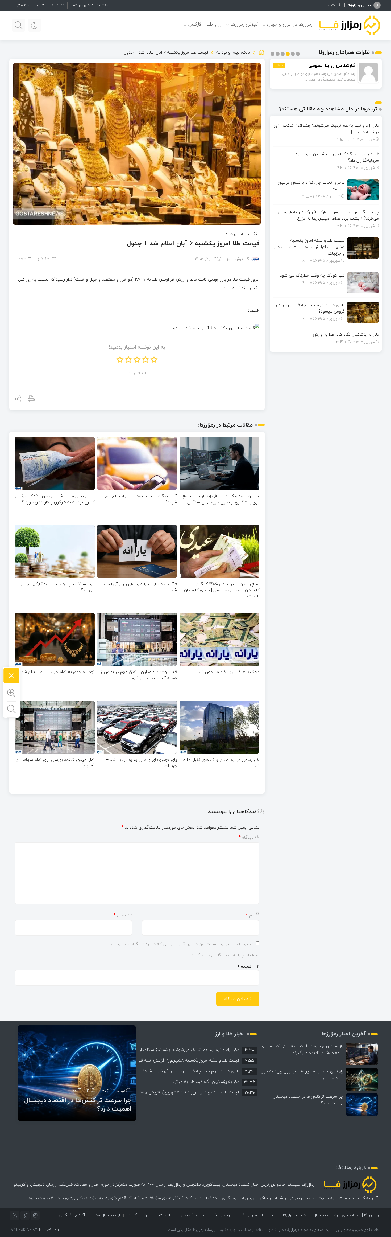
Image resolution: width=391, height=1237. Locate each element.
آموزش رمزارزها (245, 24)
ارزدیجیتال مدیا (106, 1215)
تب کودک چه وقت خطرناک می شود (312, 275)
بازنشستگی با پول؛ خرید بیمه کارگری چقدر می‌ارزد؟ (57, 587)
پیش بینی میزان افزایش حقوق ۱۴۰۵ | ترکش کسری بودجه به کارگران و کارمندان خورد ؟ (55, 499)
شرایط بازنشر (223, 1215)
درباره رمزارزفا (294, 1215)
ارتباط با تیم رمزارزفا (258, 1215)
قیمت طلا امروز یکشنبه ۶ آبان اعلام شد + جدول (193, 243)
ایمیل (120, 915)
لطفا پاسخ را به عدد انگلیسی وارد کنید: (225, 955)
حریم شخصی (192, 1215)
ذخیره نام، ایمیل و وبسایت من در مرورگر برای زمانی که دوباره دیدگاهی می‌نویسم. (181, 944)
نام (250, 915)
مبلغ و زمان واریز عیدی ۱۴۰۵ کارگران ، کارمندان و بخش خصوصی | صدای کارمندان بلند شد (221, 590)
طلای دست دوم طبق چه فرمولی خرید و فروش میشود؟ (309, 308)
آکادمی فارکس (72, 1215)
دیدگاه (246, 837)
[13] (54, 259)
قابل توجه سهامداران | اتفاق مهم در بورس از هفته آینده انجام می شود (138, 675)
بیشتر (279, 65)
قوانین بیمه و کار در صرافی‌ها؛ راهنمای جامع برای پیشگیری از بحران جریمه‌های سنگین (221, 499)
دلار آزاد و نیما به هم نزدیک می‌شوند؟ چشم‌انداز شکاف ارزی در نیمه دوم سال (326, 129)
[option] (198, 1049)
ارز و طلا (215, 24)
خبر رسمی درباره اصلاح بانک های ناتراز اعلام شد (221, 762)
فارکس (194, 24)
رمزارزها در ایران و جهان (289, 24)
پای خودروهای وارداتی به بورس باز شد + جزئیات (141, 762)
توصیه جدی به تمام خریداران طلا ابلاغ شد (58, 671)
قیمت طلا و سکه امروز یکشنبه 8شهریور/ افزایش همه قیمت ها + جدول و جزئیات (277, 5)
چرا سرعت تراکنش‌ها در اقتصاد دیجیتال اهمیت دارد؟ (308, 1100)
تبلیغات (166, 1215)
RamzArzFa (49, 1229)
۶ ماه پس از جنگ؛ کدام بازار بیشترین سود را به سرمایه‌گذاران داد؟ (337, 157)
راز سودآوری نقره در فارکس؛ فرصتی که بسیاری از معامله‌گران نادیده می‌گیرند (302, 1049)
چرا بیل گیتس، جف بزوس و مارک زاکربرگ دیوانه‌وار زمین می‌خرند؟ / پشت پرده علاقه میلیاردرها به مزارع (328, 215)
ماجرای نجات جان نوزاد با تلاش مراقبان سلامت (311, 185)
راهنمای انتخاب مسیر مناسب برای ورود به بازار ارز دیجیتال (302, 1074)
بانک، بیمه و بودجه (233, 52)
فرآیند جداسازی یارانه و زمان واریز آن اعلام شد (140, 587)
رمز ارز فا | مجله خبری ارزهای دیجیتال (346, 1215)
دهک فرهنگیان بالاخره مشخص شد (228, 671)
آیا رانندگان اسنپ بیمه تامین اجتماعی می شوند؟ (140, 499)
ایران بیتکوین (139, 1215)
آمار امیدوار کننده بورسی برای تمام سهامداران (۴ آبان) (55, 762)
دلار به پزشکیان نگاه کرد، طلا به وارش (346, 334)
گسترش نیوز (237, 259)
